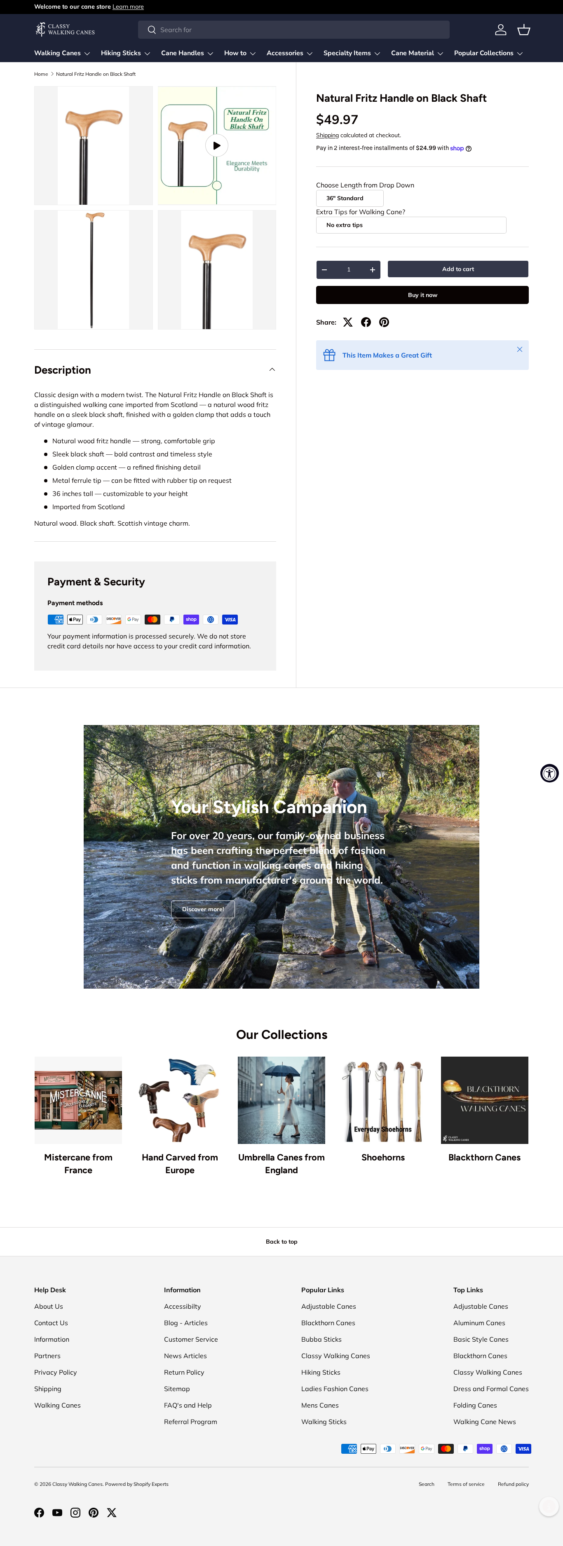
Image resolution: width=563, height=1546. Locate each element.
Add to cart (458, 269)
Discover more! (203, 909)
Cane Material (412, 53)
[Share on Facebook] (366, 322)
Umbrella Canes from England (281, 1163)
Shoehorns (383, 1157)
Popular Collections (484, 53)
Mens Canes (320, 1405)
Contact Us (51, 1323)
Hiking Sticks (121, 53)
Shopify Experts (151, 1484)
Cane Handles (182, 53)
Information (51, 1339)
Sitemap (177, 1389)
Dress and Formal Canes (491, 1389)
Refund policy (513, 1484)
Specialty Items (347, 53)
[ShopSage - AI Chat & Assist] (549, 1506)
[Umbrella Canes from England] (281, 1100)
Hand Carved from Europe (180, 1163)
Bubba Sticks (321, 1339)
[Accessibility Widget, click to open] (549, 773)
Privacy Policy (55, 1372)
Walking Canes (57, 53)
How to (235, 53)
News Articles (185, 1356)
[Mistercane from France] (78, 1100)
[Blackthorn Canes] (484, 1100)
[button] (524, 30)
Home (41, 74)
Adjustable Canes (328, 1306)
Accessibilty (182, 1306)
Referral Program (190, 1421)
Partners (47, 1356)
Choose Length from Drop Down (365, 185)
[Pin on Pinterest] (384, 322)
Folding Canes (475, 1405)
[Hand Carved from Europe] (179, 1100)
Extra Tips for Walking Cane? (360, 212)
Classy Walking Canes (335, 1356)
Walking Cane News (484, 1421)
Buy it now (422, 295)
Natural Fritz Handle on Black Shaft (96, 74)
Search (426, 1484)
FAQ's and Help (188, 1405)
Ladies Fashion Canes (334, 1389)
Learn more (128, 6)
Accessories (285, 53)
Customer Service (191, 1339)
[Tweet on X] (348, 322)
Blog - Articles (186, 1323)
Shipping (327, 135)
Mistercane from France (78, 1163)
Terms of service (466, 1484)
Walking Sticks (324, 1421)
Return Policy (184, 1372)
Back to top (282, 1241)
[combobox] (293, 30)
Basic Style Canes (481, 1339)
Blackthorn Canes (484, 1157)
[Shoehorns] (383, 1100)
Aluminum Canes (479, 1323)
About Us (48, 1306)
